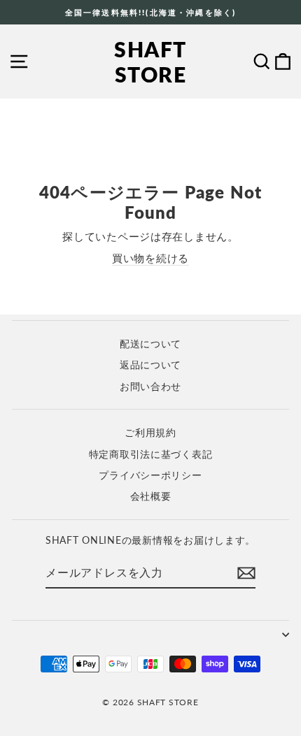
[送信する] (246, 573)
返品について (150, 364)
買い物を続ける (150, 258)
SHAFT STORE (150, 61)
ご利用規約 (150, 432)
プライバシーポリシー (150, 475)
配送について (150, 343)
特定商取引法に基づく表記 (151, 454)
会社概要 (151, 496)
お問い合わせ (150, 386)
